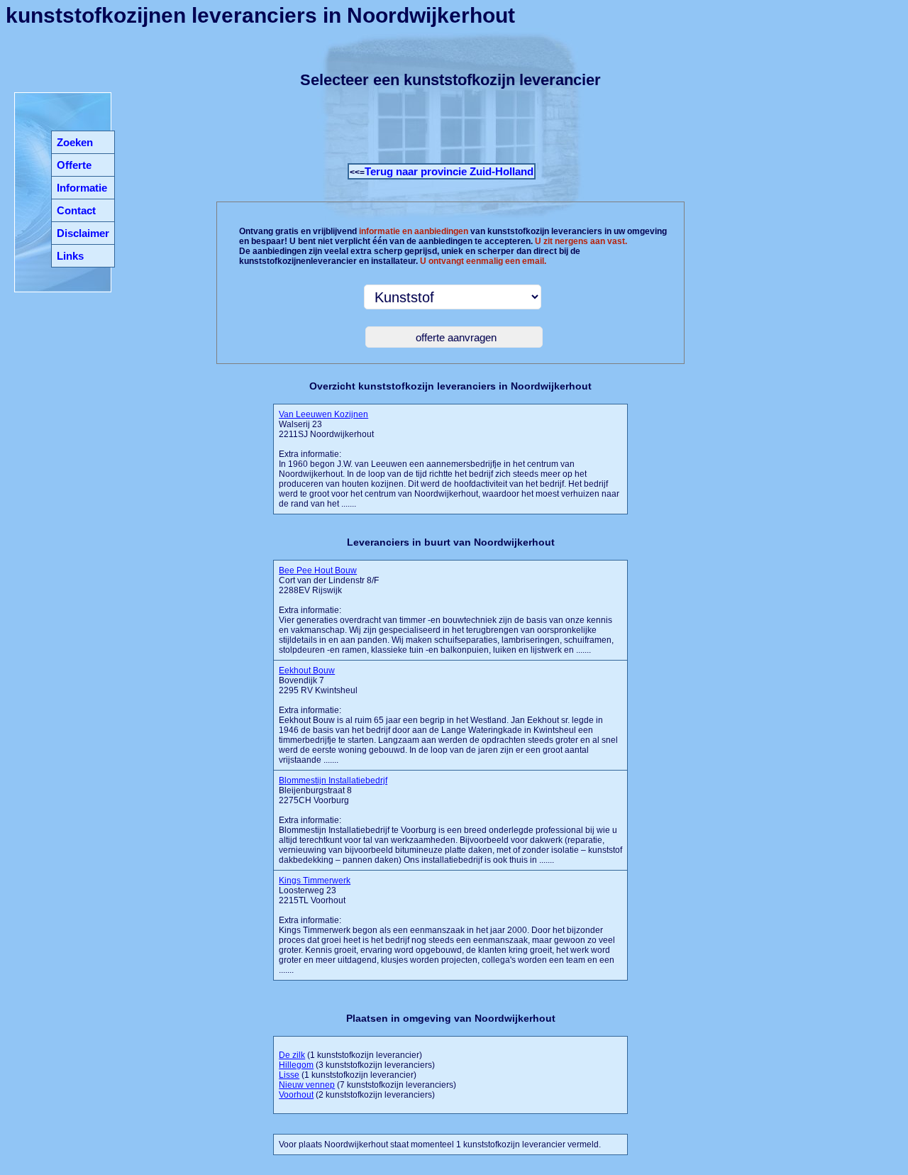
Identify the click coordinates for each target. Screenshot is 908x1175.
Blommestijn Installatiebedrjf (333, 780)
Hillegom (296, 1065)
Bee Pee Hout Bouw (318, 570)
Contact (76, 210)
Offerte (74, 165)
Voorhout (296, 1095)
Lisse (289, 1075)
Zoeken (75, 142)
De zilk (292, 1055)
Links (70, 256)
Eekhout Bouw (307, 670)
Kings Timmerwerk (314, 881)
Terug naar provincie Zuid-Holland (449, 171)
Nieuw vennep (307, 1085)
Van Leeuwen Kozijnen (323, 414)
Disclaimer (83, 233)
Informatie (82, 188)
